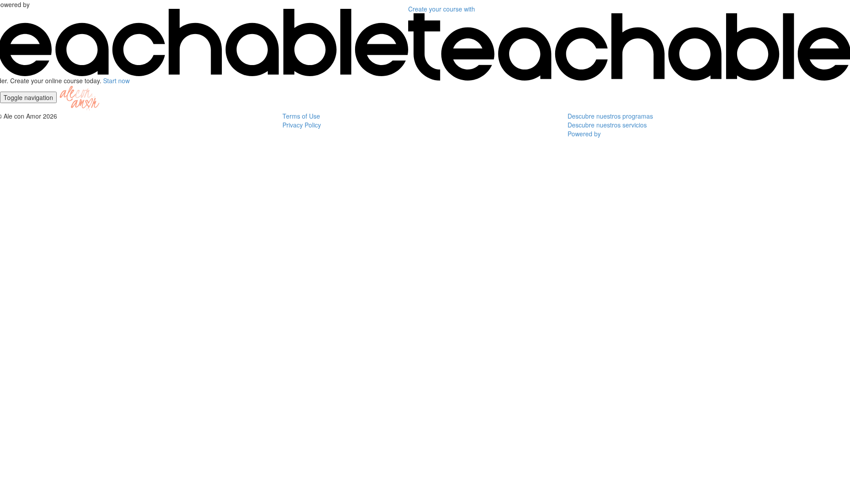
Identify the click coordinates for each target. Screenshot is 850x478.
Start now (116, 80)
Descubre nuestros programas (610, 116)
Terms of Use (301, 116)
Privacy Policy (301, 124)
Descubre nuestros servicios (607, 124)
